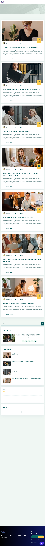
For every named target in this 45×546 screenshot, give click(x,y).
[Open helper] (42, 543)
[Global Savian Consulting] (3, 2)
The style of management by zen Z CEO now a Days (20, 47)
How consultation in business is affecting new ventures (21, 89)
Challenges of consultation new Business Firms (19, 131)
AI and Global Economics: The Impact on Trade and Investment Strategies (26, 378)
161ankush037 (10, 43)
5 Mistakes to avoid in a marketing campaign (18, 217)
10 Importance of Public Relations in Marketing (18, 304)
